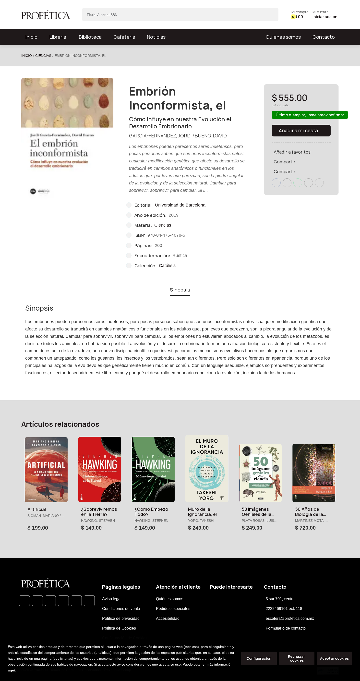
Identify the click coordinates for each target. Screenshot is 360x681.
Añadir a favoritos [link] (292, 152)
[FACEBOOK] (37, 600)
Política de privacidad (121, 618)
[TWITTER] (50, 600)
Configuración (258, 658)
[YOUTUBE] (89, 600)
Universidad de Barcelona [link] (180, 205)
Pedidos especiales (173, 609)
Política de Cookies (119, 628)
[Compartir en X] (287, 182)
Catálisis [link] (167, 265)
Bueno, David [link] (211, 135)
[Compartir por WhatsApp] (297, 182)
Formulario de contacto (286, 628)
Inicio (26, 56)
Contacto (323, 37)
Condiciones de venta (121, 609)
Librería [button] (57, 37)
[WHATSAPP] (24, 600)
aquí (11, 670)
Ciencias (43, 56)
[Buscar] (270, 14)
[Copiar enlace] (319, 182)
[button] (300, 14)
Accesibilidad (168, 618)
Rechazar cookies (297, 658)
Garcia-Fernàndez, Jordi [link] (160, 135)
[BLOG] (76, 600)
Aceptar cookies (334, 658)
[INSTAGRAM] (63, 600)
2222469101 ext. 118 (284, 609)
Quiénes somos (283, 37)
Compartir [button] (284, 162)
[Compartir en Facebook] (276, 182)
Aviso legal (111, 599)
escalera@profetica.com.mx (290, 618)
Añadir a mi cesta (298, 130)
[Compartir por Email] (308, 182)
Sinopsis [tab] (180, 289)
